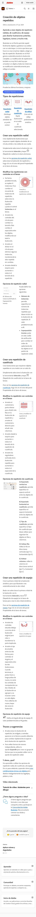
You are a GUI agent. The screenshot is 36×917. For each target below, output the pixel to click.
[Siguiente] (26, 850)
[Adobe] (10, 2)
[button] (22, 2)
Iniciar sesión (30, 2)
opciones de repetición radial (21, 158)
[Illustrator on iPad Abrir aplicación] (33, 9)
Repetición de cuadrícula (18, 110)
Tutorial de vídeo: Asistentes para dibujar (16, 788)
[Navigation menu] (3, 2)
